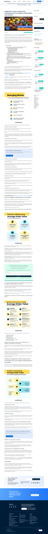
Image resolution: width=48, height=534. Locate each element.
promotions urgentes (8, 415)
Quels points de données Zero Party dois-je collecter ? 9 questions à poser (39, 91)
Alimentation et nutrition (37, 35)
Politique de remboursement (33, 522)
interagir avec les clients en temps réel (24, 406)
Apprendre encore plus (9, 155)
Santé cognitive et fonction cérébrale (12, 49)
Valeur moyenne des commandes (23, 195)
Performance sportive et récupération (12, 50)
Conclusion (7, 63)
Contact (31, 515)
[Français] (42, 1)
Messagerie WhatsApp (12, 518)
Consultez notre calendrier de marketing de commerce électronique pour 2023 (39, 43)
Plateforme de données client (37, 3)
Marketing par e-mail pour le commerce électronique (24, 3)
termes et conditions (32, 516)
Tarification (24, 1)
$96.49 (8, 77)
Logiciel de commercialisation (41, 51)
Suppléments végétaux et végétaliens (12, 48)
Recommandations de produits (13, 522)
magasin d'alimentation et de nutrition (14, 34)
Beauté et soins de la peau (11, 51)
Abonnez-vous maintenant (30, 508)
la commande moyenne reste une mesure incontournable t (15, 292)
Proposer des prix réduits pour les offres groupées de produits (14, 61)
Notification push (11, 519)
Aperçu (10, 515)
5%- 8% (7, 131)
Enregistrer (39, 1)
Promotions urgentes (9, 60)
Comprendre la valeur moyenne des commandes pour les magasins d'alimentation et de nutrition (18, 53)
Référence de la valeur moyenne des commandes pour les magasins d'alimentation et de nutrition (19, 57)
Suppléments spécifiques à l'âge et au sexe (13, 52)
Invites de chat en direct (10, 59)
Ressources (28, 1)
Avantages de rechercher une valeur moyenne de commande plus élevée (16, 56)
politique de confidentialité (33, 517)
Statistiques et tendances (41, 64)
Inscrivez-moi (18, 276)
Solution (14, 1)
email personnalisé (16, 457)
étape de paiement (7, 441)
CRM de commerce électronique (13, 525)
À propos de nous (32, 523)
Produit (19, 1)
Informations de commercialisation (28, 32)
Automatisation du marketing (11, 3)
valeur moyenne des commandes (9, 365)
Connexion (34, 1)
